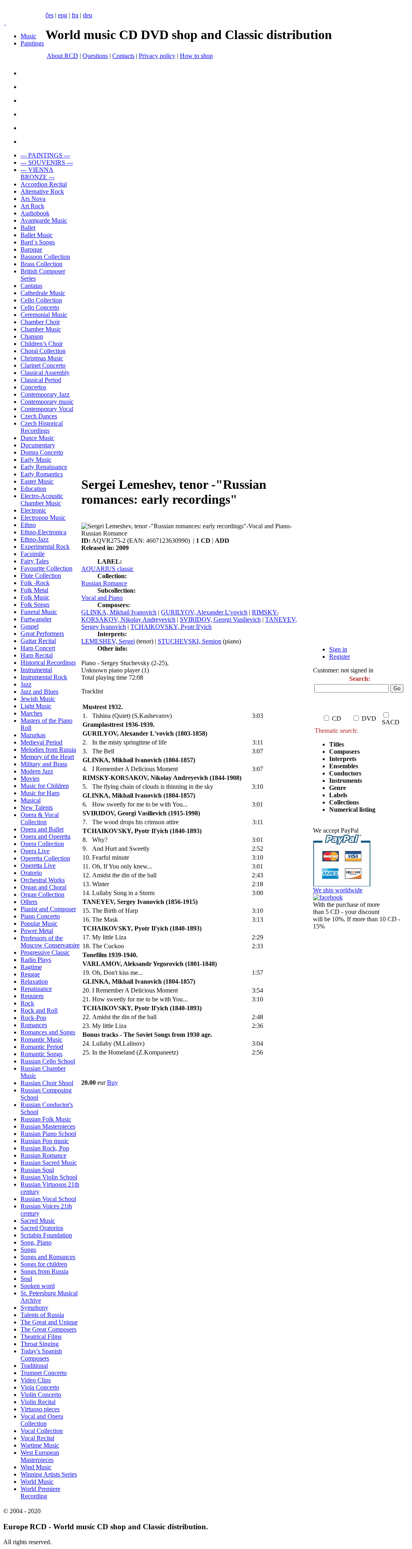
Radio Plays (36, 959)
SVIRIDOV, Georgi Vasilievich (220, 619)
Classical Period (41, 379)
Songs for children (44, 1264)
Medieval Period (41, 742)
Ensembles (343, 766)
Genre (337, 787)
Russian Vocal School (48, 1198)
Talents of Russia (42, 1314)
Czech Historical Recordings (42, 427)
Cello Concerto (40, 307)
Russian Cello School (48, 1061)
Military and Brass (44, 764)
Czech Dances (39, 416)
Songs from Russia (44, 1271)
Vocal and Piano (102, 597)
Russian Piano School (48, 1133)
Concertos (33, 387)
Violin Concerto (41, 1394)
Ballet (28, 227)
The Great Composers (48, 1329)
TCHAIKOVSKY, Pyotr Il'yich (171, 626)
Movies (30, 778)
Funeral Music (39, 611)
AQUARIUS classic (107, 568)
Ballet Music (37, 235)
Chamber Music (41, 329)
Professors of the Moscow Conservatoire (50, 942)
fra (75, 15)
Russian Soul (37, 1169)
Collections (344, 802)
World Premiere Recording (40, 1492)
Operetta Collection (45, 858)
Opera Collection (42, 843)
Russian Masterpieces (48, 1126)
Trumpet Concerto (44, 1372)
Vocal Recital (37, 1438)
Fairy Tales (35, 561)
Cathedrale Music (43, 293)
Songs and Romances (48, 1256)
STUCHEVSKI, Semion (189, 641)
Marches (31, 713)
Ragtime (31, 967)
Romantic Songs (41, 1054)
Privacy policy (157, 55)
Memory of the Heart (47, 756)
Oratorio (31, 872)
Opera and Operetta (45, 836)
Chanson (32, 336)
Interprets (343, 758)
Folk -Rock (35, 582)
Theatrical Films (41, 1336)
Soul (26, 1278)
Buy (112, 1082)
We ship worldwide (338, 890)
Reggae (30, 974)
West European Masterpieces (40, 1456)
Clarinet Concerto (43, 365)
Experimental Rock (45, 546)
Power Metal (37, 930)
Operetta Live (38, 865)
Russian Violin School (49, 1177)
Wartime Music (40, 1445)
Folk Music (35, 597)
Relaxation (34, 981)
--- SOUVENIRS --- (47, 162)
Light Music (36, 706)
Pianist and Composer (48, 909)
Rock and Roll (39, 1010)
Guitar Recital (38, 640)
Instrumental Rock (44, 677)
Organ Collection (42, 894)
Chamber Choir (40, 321)
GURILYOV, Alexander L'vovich (204, 612)
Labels (338, 795)
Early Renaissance (44, 466)
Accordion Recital (44, 184)
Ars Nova (33, 198)
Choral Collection (43, 350)
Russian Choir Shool (47, 1083)
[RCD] (5, 22)
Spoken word (38, 1285)
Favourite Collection (46, 568)
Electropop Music (43, 517)
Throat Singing (40, 1343)
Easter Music (37, 481)
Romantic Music (41, 1039)
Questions (95, 55)
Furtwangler (36, 619)
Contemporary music (47, 401)
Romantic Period (42, 1046)
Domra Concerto (42, 452)
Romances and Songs (48, 1032)
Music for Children (45, 785)
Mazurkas (33, 735)
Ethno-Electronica (43, 532)
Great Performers (42, 633)
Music (28, 36)
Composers (344, 751)
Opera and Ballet (42, 829)
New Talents (37, 807)
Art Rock (32, 206)
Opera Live (35, 851)
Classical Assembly (45, 372)
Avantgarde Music (44, 220)
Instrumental (36, 669)
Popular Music (39, 923)
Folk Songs (35, 604)
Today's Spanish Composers (41, 1355)
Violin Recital (38, 1401)
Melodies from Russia (48, 749)
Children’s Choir (42, 343)
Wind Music (36, 1467)
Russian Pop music (45, 1140)
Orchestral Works (43, 880)
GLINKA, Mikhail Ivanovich (119, 612)
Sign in (338, 649)
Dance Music (37, 437)
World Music (37, 1481)
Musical (31, 800)
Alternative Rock (42, 191)
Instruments (345, 780)
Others (29, 901)
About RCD (62, 55)
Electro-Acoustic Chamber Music (42, 499)
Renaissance (36, 988)
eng (62, 15)
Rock (27, 1003)
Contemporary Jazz (45, 394)
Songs (28, 1249)
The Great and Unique (49, 1322)
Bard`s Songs (38, 242)
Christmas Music (42, 358)
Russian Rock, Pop (45, 1148)
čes (49, 15)
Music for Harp (40, 793)
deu (87, 15)
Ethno (28, 524)
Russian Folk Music (46, 1119)
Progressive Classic (45, 952)
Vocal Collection (42, 1430)
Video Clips (36, 1380)
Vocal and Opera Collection (42, 1420)
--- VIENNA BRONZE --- (38, 173)
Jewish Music (38, 698)
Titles (336, 744)
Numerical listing (352, 809)
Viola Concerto (40, 1387)
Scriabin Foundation (46, 1235)
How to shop (196, 55)
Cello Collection (41, 300)
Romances (34, 1025)
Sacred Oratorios (42, 1227)
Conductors (345, 773)
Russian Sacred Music (49, 1162)
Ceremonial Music (44, 314)
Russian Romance (43, 1155)
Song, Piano (36, 1242)
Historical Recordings (48, 662)
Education (33, 488)
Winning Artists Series (49, 1474)
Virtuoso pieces (40, 1409)
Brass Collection (41, 264)
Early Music (36, 459)
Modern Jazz (37, 771)
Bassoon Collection (45, 256)
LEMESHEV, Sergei (108, 641)
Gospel (30, 626)
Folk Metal (34, 590)
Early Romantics (42, 474)
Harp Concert (38, 648)
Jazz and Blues (39, 691)
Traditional (34, 1365)
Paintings (32, 43)
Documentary (38, 445)
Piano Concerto (40, 916)
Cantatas (31, 285)
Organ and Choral (43, 887)
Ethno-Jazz (35, 539)
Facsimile (33, 553)
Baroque (31, 249)
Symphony (34, 1307)
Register (339, 656)
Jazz (26, 684)
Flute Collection (41, 575)
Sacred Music (38, 1220)
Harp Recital (37, 655)
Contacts (123, 55)
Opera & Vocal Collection (40, 818)
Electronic (33, 510)
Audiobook (35, 213)
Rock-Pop (33, 1017)
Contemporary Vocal (47, 408)
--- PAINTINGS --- (45, 155)
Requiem (32, 996)
